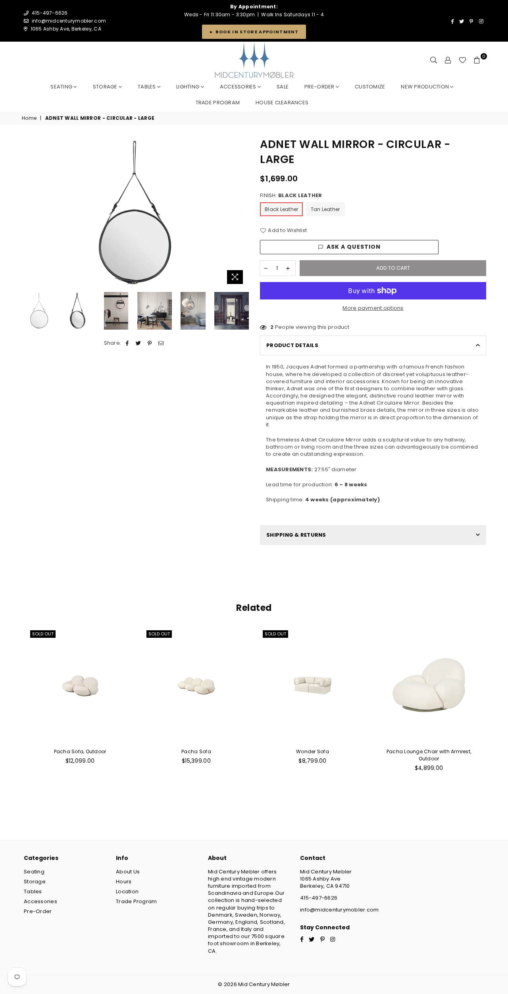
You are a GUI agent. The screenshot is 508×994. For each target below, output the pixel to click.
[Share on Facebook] (128, 343)
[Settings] (448, 60)
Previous (29, 212)
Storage (106, 86)
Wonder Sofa (312, 751)
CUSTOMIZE (370, 86)
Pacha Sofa (196, 751)
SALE (283, 86)
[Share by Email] (161, 343)
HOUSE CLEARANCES (282, 102)
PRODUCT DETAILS (292, 345)
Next (241, 212)
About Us (128, 871)
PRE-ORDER (320, 86)
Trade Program (136, 901)
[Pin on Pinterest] (150, 343)
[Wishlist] (462, 60)
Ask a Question (354, 247)
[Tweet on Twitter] (139, 343)
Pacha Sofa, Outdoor (80, 751)
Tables (147, 86)
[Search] (434, 60)
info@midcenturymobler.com (69, 20)
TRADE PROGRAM (218, 102)
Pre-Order (38, 911)
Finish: (291, 195)
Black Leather (281, 209)
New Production (425, 86)
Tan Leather (325, 209)
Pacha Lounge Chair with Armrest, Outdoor (429, 755)
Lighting (188, 86)
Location (127, 891)
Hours (123, 881)
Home (29, 118)
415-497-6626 (318, 898)
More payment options (373, 308)
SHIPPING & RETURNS (296, 535)
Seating (61, 86)
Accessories (239, 86)
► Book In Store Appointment (254, 32)
